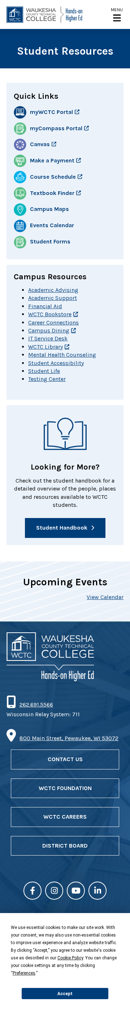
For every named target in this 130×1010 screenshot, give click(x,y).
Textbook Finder (52, 193)
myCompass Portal (56, 128)
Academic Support (52, 297)
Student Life (44, 371)
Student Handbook (61, 527)
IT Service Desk (48, 338)
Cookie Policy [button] (70, 957)
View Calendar (105, 597)
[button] (116, 14)
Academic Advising (53, 290)
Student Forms (50, 241)
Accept (65, 993)
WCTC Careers (65, 816)
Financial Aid (45, 306)
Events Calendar (52, 225)
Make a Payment (52, 160)
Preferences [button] (24, 973)
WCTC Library (45, 346)
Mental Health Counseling (62, 354)
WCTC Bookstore (50, 314)
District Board (65, 845)
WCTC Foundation (65, 788)
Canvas (40, 144)
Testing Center (47, 378)
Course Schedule (53, 176)
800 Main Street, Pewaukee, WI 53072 (69, 738)
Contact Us (65, 759)
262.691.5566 (36, 704)
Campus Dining (48, 330)
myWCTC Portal (51, 112)
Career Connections (53, 322)
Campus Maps (49, 209)
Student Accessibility (56, 363)
